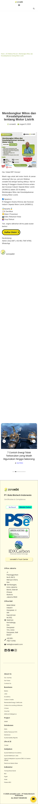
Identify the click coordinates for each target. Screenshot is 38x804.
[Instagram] (15, 650)
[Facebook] (8, 650)
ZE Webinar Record (11, 54)
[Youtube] (12, 650)
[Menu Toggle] (19, 5)
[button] (14, 471)
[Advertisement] (19, 31)
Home (2, 54)
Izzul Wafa (20, 463)
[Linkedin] (5, 650)
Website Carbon (25, 507)
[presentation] (4, 441)
